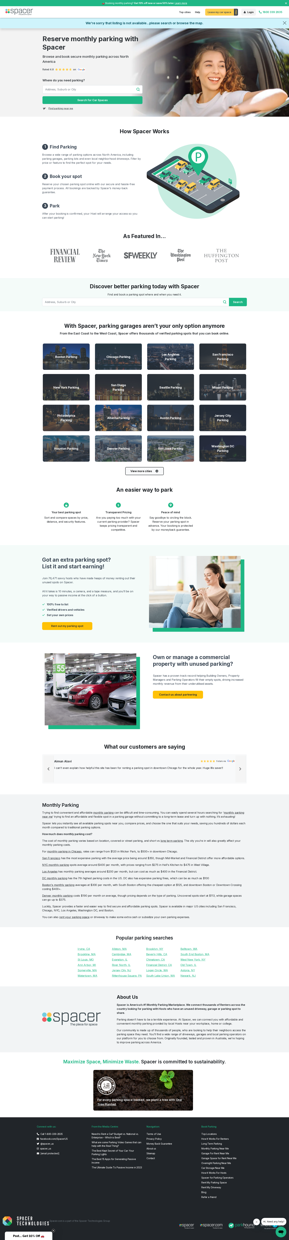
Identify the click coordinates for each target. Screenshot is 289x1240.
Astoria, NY (187, 970)
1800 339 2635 (272, 12)
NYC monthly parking (55, 865)
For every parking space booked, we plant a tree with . (139, 1102)
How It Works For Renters (215, 1138)
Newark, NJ (188, 975)
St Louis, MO (86, 959)
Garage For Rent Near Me (215, 1153)
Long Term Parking (211, 1143)
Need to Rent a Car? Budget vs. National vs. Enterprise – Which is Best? (115, 1136)
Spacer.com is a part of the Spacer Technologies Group (80, 1220)
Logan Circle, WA (157, 970)
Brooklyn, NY (154, 949)
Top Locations (209, 1134)
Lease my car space (219, 12)
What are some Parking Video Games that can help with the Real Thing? (116, 1144)
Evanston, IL (119, 959)
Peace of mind (170, 512)
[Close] (284, 23)
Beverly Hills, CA (156, 954)
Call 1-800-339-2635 (51, 1134)
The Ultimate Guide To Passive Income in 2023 (117, 1167)
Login (250, 12)
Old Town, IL (188, 965)
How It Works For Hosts (213, 1172)
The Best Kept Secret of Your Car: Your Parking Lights (113, 1152)
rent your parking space (74, 917)
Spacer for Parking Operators (217, 1177)
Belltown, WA (188, 949)
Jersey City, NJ (121, 970)
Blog (203, 1192)
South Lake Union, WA (160, 975)
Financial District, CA (159, 965)
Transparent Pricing (118, 512)
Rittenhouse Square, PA (127, 975)
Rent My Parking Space (214, 1182)
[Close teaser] (53, 1230)
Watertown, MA (87, 975)
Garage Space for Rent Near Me (218, 1158)
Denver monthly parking (57, 895)
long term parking (172, 840)
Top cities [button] (185, 12)
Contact (151, 1158)
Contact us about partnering (178, 694)
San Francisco (51, 858)
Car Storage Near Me (212, 1168)
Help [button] (197, 12)
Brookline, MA (87, 954)
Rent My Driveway (211, 1187)
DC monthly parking (54, 878)
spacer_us (45, 1148)
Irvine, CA (84, 949)
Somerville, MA (87, 970)
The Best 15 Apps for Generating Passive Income (114, 1161)
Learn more (181, 3)
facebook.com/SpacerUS (53, 1138)
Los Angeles (49, 871)
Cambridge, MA (121, 954)
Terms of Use (154, 1134)
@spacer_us (47, 1143)
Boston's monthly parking (58, 885)
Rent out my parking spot (67, 626)
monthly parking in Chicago (64, 851)
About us (151, 1148)
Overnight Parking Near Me (216, 1163)
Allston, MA (119, 949)
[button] (28, 1236)
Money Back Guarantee (159, 1143)
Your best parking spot (66, 512)
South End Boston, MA (194, 954)
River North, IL (121, 965)
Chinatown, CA (155, 959)
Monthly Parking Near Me (215, 1148)
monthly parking (103, 812)
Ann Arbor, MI (87, 965)
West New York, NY (193, 959)
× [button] (286, 3)
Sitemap (151, 1153)
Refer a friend (208, 1197)
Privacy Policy (154, 1138)
